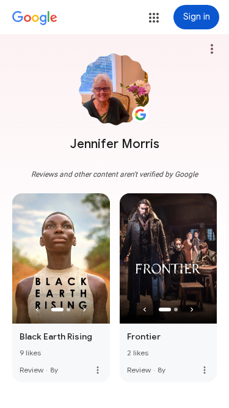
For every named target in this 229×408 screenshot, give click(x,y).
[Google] (34, 18)
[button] (154, 18)
